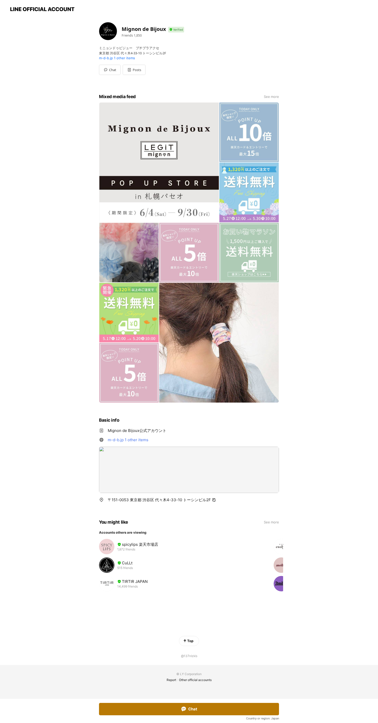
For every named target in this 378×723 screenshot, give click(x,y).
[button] (134, 70)
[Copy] (214, 500)
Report (171, 680)
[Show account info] (176, 30)
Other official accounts (195, 680)
